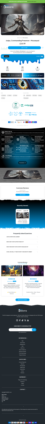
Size (3, 56)
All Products (28, 95)
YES (42, 56)
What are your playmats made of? (15, 241)
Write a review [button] (22, 194)
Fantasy (4, 95)
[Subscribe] (34, 329)
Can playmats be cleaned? (13, 236)
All (24, 95)
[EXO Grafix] (8, 6)
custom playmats (13, 315)
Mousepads (26, 98)
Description (21, 162)
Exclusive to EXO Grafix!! (31, 1)
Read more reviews (22, 299)
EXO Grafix (35, 95)
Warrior (10, 95)
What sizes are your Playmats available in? (17, 246)
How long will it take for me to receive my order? (19, 251)
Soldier (15, 95)
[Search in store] (43, 6)
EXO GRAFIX (19, 210)
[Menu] (1, 6)
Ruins (4, 98)
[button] (20, 37)
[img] (11, 279)
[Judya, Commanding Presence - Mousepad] (22, 215)
